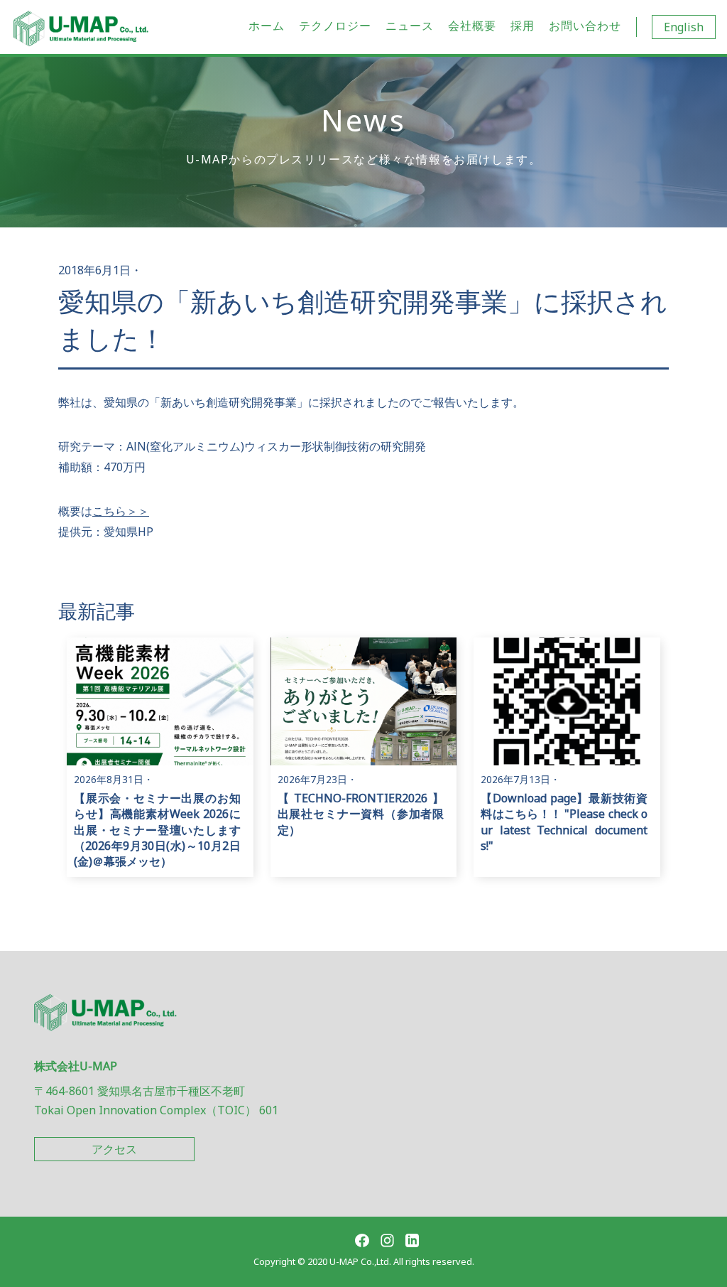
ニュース (410, 25)
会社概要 (472, 25)
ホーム (266, 25)
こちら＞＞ (120, 511)
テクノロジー (335, 25)
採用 (522, 25)
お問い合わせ (585, 25)
